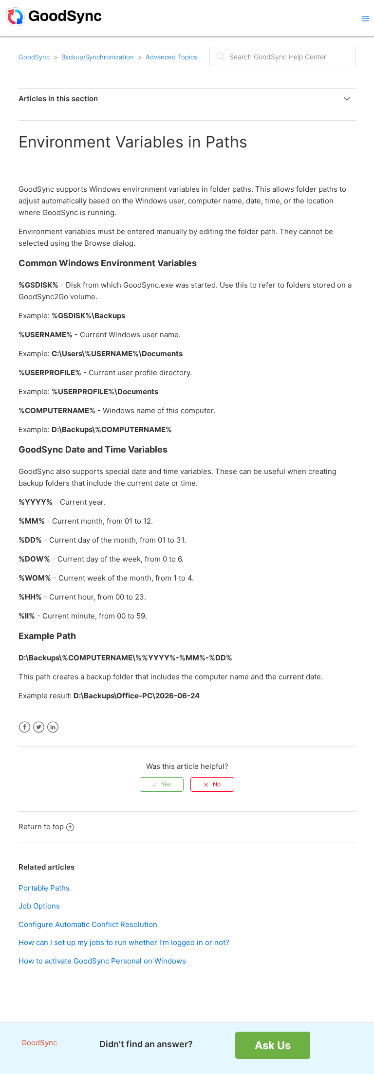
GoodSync (34, 57)
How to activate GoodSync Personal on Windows (102, 960)
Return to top (41, 826)
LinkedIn (53, 727)
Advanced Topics (171, 57)
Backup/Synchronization (97, 57)
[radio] (162, 784)
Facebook (25, 727)
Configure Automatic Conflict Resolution (88, 924)
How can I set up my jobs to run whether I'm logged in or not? (124, 942)
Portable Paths (44, 887)
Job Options (39, 905)
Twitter (39, 727)
